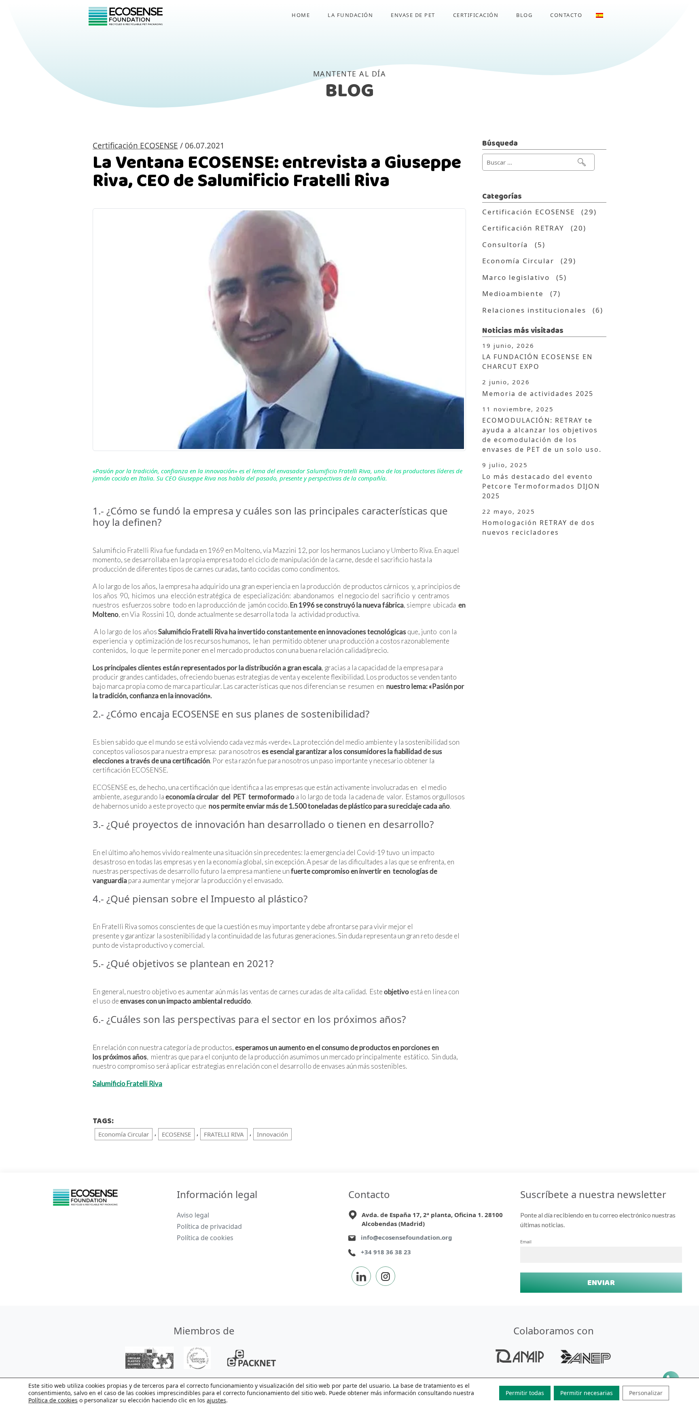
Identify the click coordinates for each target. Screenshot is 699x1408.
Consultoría (505, 244)
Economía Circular (123, 1134)
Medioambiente (513, 293)
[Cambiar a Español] (599, 16)
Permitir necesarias (586, 1393)
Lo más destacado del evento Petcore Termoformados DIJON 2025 (541, 486)
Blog (524, 15)
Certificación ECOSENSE (135, 145)
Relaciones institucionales (534, 310)
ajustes (216, 1400)
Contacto (566, 15)
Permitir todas (525, 1393)
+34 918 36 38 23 (386, 1252)
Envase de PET (413, 15)
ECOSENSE (176, 1134)
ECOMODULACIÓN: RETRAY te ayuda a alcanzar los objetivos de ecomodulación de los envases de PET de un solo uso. (542, 435)
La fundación (350, 15)
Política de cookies (205, 1237)
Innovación (272, 1134)
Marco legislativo (516, 277)
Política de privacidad (209, 1226)
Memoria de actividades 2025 (537, 393)
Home (301, 15)
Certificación (476, 15)
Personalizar (646, 1393)
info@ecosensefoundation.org (406, 1237)
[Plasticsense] (85, 1197)
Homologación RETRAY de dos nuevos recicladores (538, 527)
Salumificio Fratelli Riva (127, 1083)
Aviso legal (193, 1215)
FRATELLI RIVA (224, 1134)
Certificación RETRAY (523, 228)
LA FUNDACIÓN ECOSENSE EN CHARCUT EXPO (537, 361)
